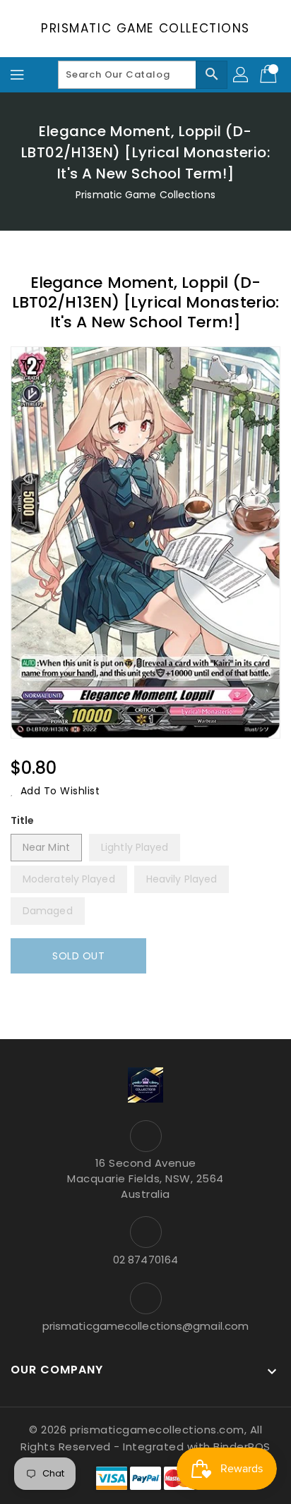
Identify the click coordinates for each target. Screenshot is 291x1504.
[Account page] (241, 75)
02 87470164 (145, 1259)
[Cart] (270, 75)
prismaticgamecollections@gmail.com (145, 1325)
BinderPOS (242, 1446)
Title (23, 820)
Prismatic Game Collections (145, 28)
